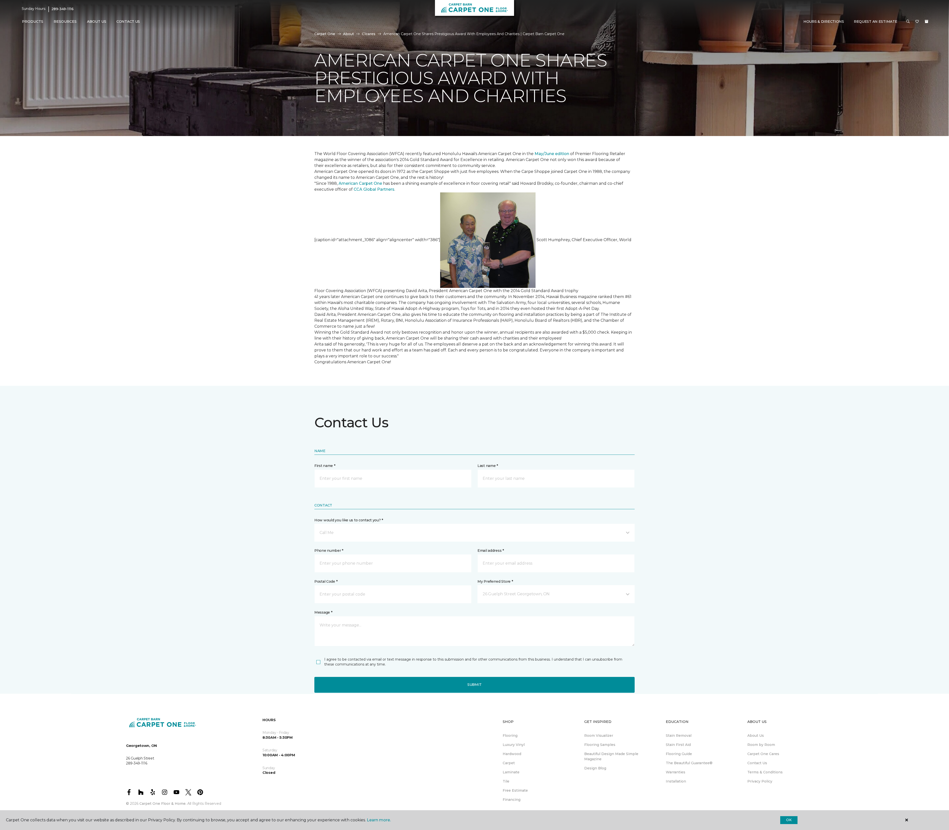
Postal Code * (325, 581)
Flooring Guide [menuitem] (679, 754)
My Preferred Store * (495, 581)
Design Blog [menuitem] (595, 768)
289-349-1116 (62, 9)
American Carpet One (360, 183)
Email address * (490, 550)
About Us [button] (96, 21)
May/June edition (552, 153)
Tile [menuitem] (506, 781)
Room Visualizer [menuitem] (598, 735)
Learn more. (379, 820)
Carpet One (324, 34)
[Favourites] (917, 21)
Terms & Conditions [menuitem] (765, 772)
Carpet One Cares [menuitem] (763, 754)
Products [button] (32, 21)
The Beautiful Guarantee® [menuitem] (689, 763)
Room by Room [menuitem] (761, 744)
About (348, 34)
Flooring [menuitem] (510, 735)
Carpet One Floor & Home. (162, 803)
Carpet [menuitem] (509, 763)
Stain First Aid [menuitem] (678, 744)
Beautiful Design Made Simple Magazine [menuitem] (611, 756)
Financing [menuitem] (511, 799)
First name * (324, 465)
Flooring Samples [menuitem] (599, 744)
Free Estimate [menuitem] (515, 790)
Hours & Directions (823, 21)
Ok (788, 820)
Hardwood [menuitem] (512, 754)
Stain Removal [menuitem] (678, 735)
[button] (908, 21)
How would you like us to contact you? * (348, 520)
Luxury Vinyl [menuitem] (514, 744)
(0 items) (926, 21)
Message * (323, 612)
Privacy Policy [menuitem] (759, 781)
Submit (474, 684)
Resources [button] (65, 21)
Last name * (487, 465)
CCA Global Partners (374, 189)
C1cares (368, 34)
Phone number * (328, 550)
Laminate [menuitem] (511, 772)
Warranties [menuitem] (675, 772)
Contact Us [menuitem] (128, 21)
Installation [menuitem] (676, 781)
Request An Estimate (875, 21)
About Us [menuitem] (755, 735)
